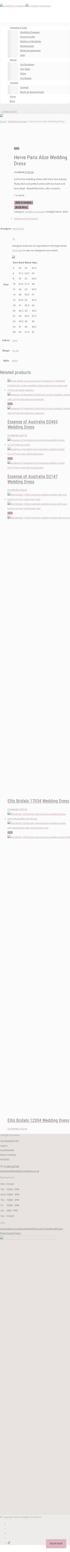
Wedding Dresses (30, 32)
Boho (15, 360)
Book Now (21, 207)
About (13, 59)
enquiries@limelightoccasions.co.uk (19, 1171)
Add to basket (23, 202)
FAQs (23, 73)
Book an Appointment (32, 92)
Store (13, 96)
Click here (17, 250)
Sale (22, 55)
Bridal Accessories (30, 50)
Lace (14, 340)
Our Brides (25, 78)
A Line (15, 350)
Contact (14, 82)
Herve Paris (18, 228)
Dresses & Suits (18, 27)
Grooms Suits (27, 36)
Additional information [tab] (26, 218)
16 (13, 239)
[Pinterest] (8, 1533)
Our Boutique (27, 64)
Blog (12, 101)
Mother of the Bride (30, 41)
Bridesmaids (27, 46)
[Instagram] (8, 1528)
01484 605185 (9, 111)
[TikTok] (8, 1542)
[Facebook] (8, 1524)
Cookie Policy (13, 1233)
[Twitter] (8, 1538)
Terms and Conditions (44, 1228)
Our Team (25, 69)
